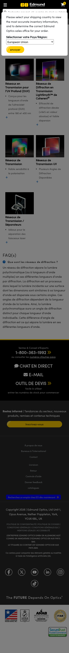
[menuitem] (17, 4)
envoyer (15, 49)
